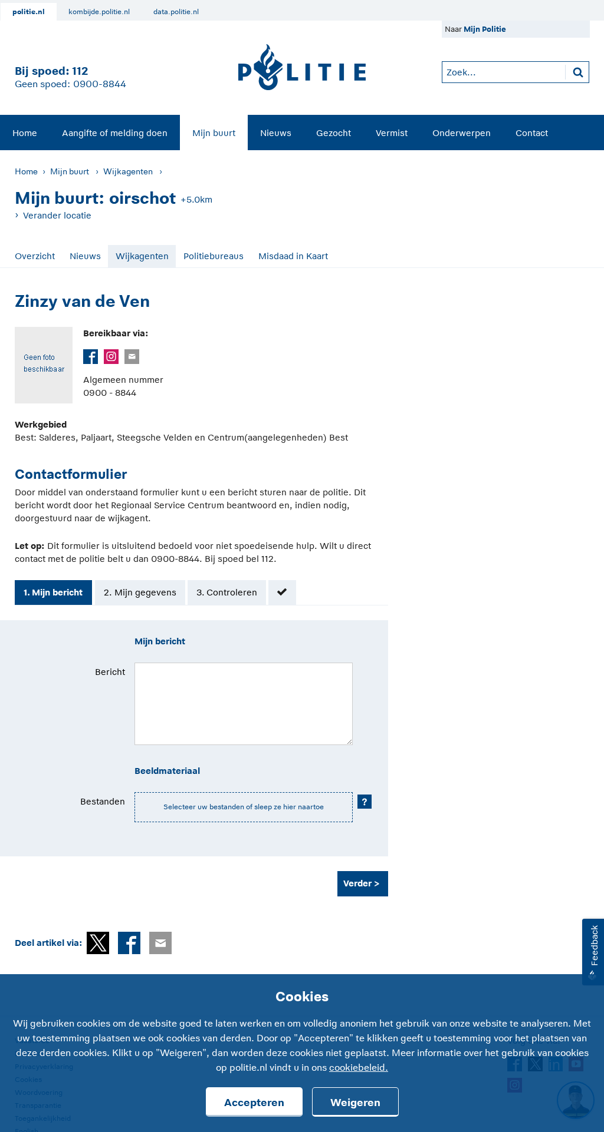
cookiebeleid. (358, 1068)
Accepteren (254, 1102)
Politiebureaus (213, 256)
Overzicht (35, 256)
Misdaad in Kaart (293, 256)
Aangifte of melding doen (115, 132)
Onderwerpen (461, 132)
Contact (532, 132)
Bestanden (102, 801)
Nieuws (275, 132)
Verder (357, 883)
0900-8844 (99, 84)
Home (24, 132)
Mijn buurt (213, 132)
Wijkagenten (128, 171)
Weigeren (355, 1102)
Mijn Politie (485, 29)
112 (80, 71)
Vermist (392, 132)
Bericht (110, 671)
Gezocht (333, 132)
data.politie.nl (176, 11)
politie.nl (28, 11)
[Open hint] (364, 802)
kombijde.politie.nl (99, 11)
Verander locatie (57, 215)
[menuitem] (25, 132)
